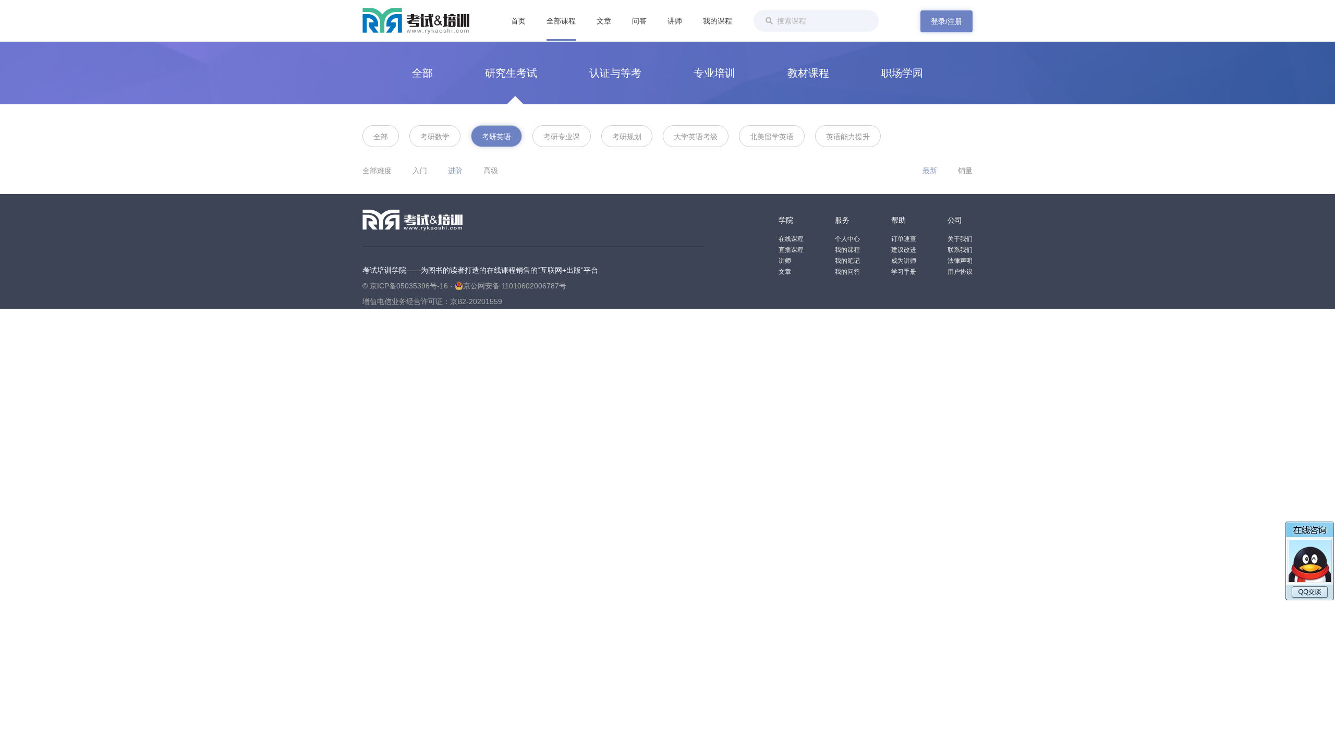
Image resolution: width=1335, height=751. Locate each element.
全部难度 (377, 170)
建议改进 (903, 249)
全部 (422, 73)
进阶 (455, 170)
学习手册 (903, 271)
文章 (604, 21)
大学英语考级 (696, 136)
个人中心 (847, 239)
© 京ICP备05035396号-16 (405, 286)
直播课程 (791, 249)
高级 (490, 170)
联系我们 (960, 249)
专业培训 (714, 73)
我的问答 (847, 271)
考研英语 (496, 136)
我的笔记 (847, 260)
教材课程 (808, 73)
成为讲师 (903, 260)
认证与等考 (615, 73)
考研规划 (626, 136)
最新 (930, 170)
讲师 (675, 21)
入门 (419, 170)
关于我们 (960, 239)
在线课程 (791, 239)
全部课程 (561, 21)
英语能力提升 (848, 136)
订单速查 (903, 239)
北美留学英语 (772, 136)
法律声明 (960, 260)
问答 (639, 21)
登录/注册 (946, 21)
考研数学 (435, 136)
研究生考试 (511, 73)
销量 (965, 170)
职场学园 (902, 73)
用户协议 (960, 271)
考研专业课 (561, 136)
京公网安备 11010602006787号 (514, 286)
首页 (518, 21)
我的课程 (717, 21)
